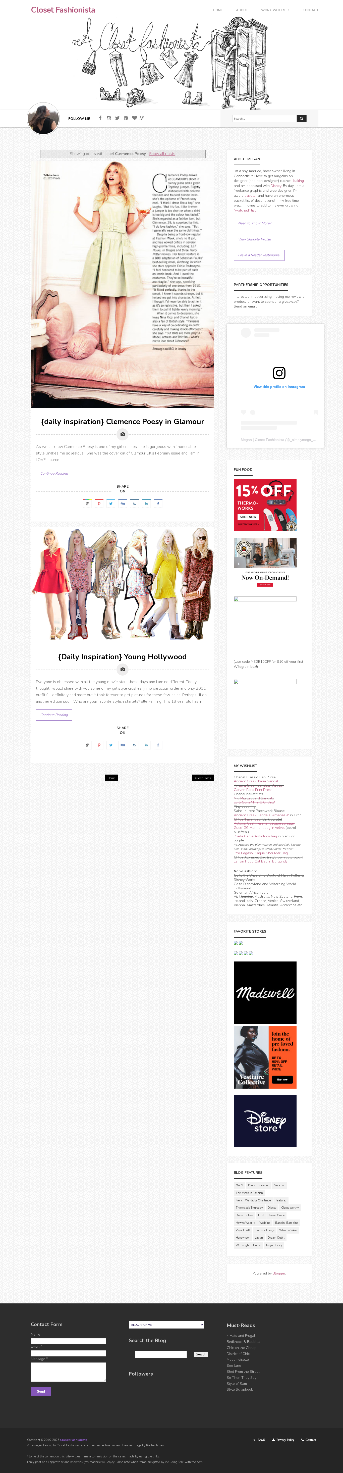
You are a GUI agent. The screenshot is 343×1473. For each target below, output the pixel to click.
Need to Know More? (254, 223)
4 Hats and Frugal (241, 1335)
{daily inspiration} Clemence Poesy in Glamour (122, 422)
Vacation (279, 1185)
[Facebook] (100, 118)
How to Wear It (245, 1223)
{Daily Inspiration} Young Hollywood (122, 657)
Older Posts (203, 778)
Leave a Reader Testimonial (259, 255)
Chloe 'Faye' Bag (247, 819)
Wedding (264, 1223)
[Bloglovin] (134, 118)
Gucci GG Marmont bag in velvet (259, 827)
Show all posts (162, 153)
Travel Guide (276, 1215)
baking (298, 180)
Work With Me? (275, 11)
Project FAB (243, 1230)
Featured (281, 1200)
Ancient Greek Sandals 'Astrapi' (259, 785)
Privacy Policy (285, 1439)
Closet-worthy (290, 1208)
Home (218, 11)
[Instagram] (108, 118)
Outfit (239, 1185)
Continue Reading (54, 473)
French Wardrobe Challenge (253, 1200)
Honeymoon (243, 1238)
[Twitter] (117, 118)
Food (261, 1215)
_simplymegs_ (301, 440)
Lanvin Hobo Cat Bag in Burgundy (261, 861)
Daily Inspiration (258, 1185)
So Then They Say (241, 1377)
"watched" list (245, 210)
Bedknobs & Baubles (243, 1341)
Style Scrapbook (240, 1389)
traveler (251, 195)
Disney (276, 185)
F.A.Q (261, 1439)
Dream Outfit (276, 1238)
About (242, 11)
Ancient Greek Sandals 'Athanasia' (261, 815)
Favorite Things (264, 1230)
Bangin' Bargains (286, 1223)
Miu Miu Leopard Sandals (254, 798)
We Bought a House (248, 1245)
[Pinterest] (126, 118)
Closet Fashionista (63, 10)
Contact (310, 11)
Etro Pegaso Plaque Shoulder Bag (261, 853)
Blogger (279, 1273)
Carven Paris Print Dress (253, 789)
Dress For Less (244, 1215)
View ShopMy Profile (254, 239)
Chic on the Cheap (241, 1347)
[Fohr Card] (142, 118)
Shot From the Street (243, 1371)
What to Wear (288, 1230)
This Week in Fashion (249, 1193)
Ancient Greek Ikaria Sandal (256, 781)
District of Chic (238, 1353)
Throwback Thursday (249, 1208)
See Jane (234, 1365)
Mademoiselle (238, 1359)
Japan (259, 1238)
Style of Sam (237, 1383)
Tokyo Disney (274, 1245)
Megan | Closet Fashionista (262, 440)
